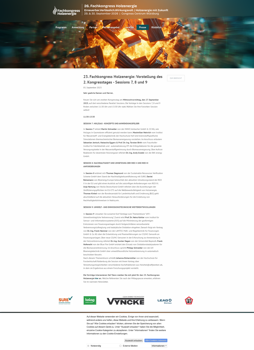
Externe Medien (130, 345)
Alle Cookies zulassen (155, 340)
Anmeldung (78, 27)
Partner (93, 27)
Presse (142, 27)
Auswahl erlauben (133, 340)
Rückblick (156, 27)
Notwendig (95, 345)
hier (97, 278)
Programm (61, 27)
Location (129, 27)
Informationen (158, 345)
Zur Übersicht (176, 78)
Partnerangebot (111, 27)
